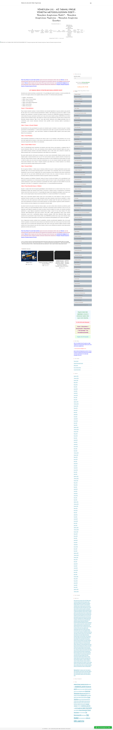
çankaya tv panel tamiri (80, 623)
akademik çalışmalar (88, 689)
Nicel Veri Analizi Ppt (78, 647)
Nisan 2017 (76, 587)
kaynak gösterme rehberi (80, 702)
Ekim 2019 (75, 548)
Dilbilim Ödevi (29, 262)
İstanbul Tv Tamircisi (83, 659)
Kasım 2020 (76, 521)
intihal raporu (81, 701)
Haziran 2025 (76, 406)
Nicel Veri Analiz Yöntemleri (78, 645)
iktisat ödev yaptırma (84, 601)
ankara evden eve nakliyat (87, 611)
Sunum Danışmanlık (83, 710)
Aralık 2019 (76, 544)
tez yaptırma (84, 603)
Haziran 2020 (76, 531)
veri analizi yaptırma (86, 604)
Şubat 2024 (76, 440)
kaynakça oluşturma (77, 704)
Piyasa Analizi (76, 361)
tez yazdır (80, 607)
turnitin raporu (84, 715)
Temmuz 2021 (76, 504)
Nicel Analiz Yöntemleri (78, 648)
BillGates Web (57, 728)
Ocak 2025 (75, 416)
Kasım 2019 (76, 546)
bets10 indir (76, 618)
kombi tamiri (88, 629)
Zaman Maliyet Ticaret (74, 31)
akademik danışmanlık (86, 610)
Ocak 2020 (75, 542)
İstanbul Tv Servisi (86, 662)
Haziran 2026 (76, 380)
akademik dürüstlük (84, 684)
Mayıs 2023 (76, 457)
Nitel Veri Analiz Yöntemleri (86, 648)
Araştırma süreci (82, 691)
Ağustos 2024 (76, 427)
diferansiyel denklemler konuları (82, 622)
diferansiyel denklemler (79, 611)
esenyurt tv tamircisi (81, 633)
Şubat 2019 (76, 563)
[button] (103, 727)
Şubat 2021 (76, 514)
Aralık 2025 (76, 393)
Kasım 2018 (76, 570)
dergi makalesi (88, 695)
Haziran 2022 (76, 480)
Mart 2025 (75, 412)
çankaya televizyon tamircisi (78, 625)
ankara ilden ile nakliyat (85, 663)
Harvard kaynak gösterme (86, 699)
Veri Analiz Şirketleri (77, 653)
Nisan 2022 (76, 484)
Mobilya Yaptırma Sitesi (79, 672)
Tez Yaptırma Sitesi (82, 670)
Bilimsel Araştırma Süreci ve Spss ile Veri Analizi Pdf (82, 652)
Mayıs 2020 (76, 533)
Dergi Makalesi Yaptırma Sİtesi (81, 674)
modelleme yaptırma (85, 705)
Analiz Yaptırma (88, 636)
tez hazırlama (88, 606)
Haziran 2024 (76, 431)
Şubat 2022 (76, 489)
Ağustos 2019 (76, 553)
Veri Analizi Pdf (84, 641)
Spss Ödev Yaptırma (77, 637)
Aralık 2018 (76, 568)
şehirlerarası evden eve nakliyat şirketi (84, 666)
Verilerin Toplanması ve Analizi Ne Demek (83, 643)
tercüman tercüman (56, 23)
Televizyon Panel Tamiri (87, 626)
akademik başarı (77, 684)
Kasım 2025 (76, 395)
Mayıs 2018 (76, 578)
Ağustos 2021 (76, 501)
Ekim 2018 (75, 572)
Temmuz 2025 (76, 403)
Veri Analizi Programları (77, 641)
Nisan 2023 (76, 459)
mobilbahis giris (80, 618)
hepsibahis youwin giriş (79, 617)
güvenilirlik (79, 699)
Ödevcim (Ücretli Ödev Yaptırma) (31, 3)
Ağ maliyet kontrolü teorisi (32, 31)
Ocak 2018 (75, 585)
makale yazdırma (76, 604)
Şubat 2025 (76, 414)
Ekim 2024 (75, 423)
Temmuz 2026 (76, 378)
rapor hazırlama (87, 708)
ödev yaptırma (79, 721)
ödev (87, 607)
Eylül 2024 (75, 425)
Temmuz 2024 (76, 429)
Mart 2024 (75, 438)
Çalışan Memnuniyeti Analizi (78, 363)
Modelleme (79, 705)
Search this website (77, 76)
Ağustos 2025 (76, 401)
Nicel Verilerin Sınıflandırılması (85, 651)
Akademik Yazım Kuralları (81, 689)
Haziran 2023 (76, 455)
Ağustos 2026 (76, 376)
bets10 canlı (85, 617)
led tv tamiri (79, 627)
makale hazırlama (83, 606)
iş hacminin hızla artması (51, 31)
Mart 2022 (75, 487)
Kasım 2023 (76, 446)
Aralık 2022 (76, 467)
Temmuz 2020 (76, 529)
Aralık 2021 (76, 493)
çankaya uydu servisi (86, 625)
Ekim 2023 (75, 448)
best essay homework (81, 614)
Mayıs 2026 (76, 382)
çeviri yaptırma (84, 627)
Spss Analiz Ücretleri (88, 633)
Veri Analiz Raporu (86, 658)
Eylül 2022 (75, 474)
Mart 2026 (75, 386)
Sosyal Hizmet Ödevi (77, 369)
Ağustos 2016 (76, 589)
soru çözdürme (76, 710)
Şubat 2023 (76, 463)
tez (79, 712)
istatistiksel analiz (77, 606)
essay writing (87, 614)
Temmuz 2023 (76, 452)
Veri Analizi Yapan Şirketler (84, 637)
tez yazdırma (88, 603)
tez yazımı (84, 608)
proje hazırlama (76, 607)
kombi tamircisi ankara (82, 629)
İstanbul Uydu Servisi (79, 662)
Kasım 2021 (76, 495)
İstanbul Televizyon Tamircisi (82, 660)
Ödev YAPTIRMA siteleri (87, 600)
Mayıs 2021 (76, 508)
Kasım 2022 (76, 469)
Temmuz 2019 (76, 555)
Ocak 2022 (75, 491)
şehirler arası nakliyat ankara (78, 612)
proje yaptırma (79, 603)
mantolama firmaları (87, 632)
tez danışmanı (88, 608)
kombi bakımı (76, 630)
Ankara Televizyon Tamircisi (78, 626)
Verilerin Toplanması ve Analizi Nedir (80, 644)
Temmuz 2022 (76, 478)
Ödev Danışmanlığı (81, 718)
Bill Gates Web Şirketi (86, 82)
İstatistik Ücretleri (77, 636)
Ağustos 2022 (76, 476)
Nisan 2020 (76, 536)
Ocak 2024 (75, 442)
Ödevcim (54, 31)
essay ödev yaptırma (80, 615)
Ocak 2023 (75, 465)
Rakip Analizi (76, 365)
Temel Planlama (63, 31)
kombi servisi (80, 630)
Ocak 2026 (75, 391)
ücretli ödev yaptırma (77, 601)
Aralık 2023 (76, 444)
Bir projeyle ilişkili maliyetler (42, 31)
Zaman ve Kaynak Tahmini (78, 31)
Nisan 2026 (76, 384)
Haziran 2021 (76, 506)
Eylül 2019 (75, 550)
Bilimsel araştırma (83, 693)
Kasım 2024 (76, 420)
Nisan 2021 (76, 510)
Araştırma (77, 691)
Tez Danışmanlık (82, 712)
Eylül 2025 (75, 399)
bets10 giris (89, 617)
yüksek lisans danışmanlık (78, 610)
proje (74, 708)
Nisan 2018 (76, 580)
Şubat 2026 (76, 388)
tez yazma (80, 608)
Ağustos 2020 (76, 527)
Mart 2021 (75, 512)
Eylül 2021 (75, 499)
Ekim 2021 (75, 497)
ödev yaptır (84, 607)
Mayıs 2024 (76, 433)
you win (85, 615)
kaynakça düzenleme (87, 702)
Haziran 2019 (76, 557)
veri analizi (81, 604)
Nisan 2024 (76, 435)
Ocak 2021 (75, 516)
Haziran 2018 (76, 576)
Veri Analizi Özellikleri (87, 640)
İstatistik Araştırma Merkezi (82, 656)
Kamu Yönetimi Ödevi (77, 367)
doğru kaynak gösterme (83, 697)
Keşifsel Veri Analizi (80, 658)
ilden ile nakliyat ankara (87, 612)
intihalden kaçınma (76, 701)
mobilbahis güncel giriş (87, 618)
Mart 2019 (75, 561)
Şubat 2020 (76, 540)
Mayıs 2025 (76, 408)
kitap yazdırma (83, 704)
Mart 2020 (75, 538)
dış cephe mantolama (79, 632)
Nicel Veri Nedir (77, 651)
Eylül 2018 (75, 574)
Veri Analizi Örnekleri (81, 655)
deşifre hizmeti (76, 697)
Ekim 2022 (75, 472)
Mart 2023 (75, 461)
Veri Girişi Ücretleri (83, 636)
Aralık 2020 (76, 518)
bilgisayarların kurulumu (37, 31)
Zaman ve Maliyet (81, 31)
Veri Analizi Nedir (81, 638)
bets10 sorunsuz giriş (82, 619)
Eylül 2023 (75, 450)
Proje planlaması (59, 31)
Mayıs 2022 (76, 482)
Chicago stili (83, 695)
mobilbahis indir (76, 619)
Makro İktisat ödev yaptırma (78, 600)
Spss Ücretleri (76, 634)
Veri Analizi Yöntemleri (80, 640)
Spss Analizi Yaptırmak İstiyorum (83, 634)
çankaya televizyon (88, 623)
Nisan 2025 (76, 410)
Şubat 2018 (76, 582)
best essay (75, 614)
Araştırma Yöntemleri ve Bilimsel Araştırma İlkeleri (46, 263)
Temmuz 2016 (76, 591)
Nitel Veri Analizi (88, 644)
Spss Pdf (84, 645)
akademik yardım (80, 686)
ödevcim (88, 718)
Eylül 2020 (75, 525)
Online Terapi (84, 671)
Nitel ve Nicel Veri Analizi (86, 647)
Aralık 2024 (76, 418)
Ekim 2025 (75, 397)
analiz (75, 691)
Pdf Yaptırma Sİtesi (79, 671)
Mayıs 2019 (76, 559)
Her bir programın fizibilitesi (47, 31)
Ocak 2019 (75, 565)
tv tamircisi (75, 627)
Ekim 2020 (75, 523)
